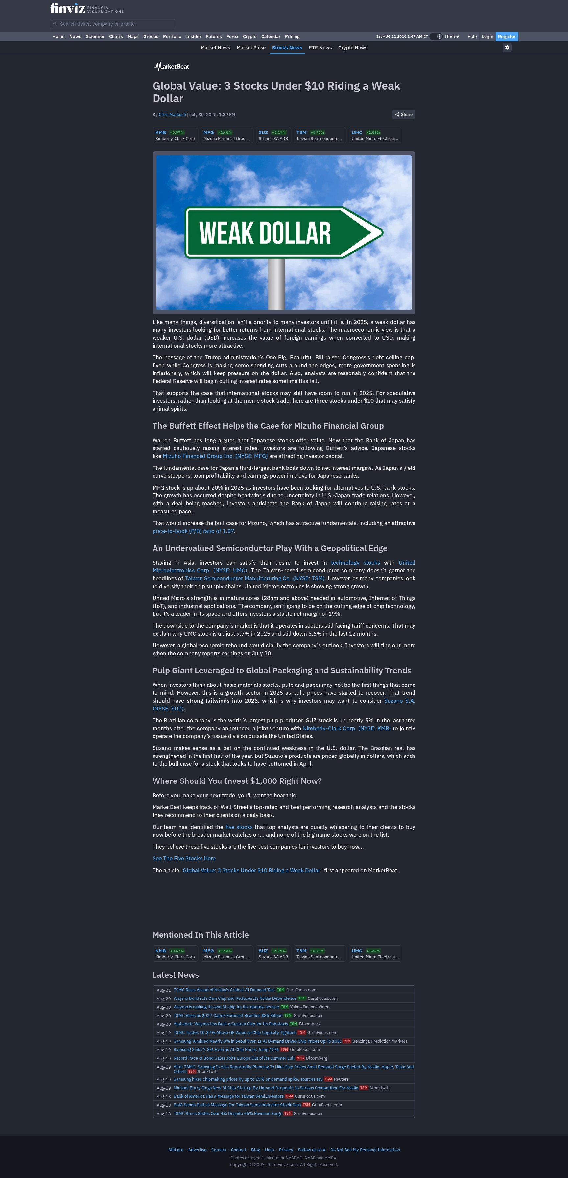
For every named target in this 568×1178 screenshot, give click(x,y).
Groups (150, 36)
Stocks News (287, 47)
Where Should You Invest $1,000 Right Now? (237, 780)
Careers (218, 1149)
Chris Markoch (172, 114)
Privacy (286, 1149)
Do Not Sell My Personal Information (365, 1149)
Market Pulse (251, 47)
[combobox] (112, 24)
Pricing (292, 36)
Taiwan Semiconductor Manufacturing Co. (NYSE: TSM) (255, 578)
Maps (133, 36)
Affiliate (175, 1149)
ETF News (320, 47)
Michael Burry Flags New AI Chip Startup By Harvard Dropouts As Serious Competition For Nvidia (266, 1087)
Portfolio (172, 36)
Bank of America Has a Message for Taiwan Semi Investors (229, 1096)
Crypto (250, 36)
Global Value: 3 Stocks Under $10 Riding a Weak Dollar (251, 870)
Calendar (270, 36)
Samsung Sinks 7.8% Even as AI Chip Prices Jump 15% (226, 1049)
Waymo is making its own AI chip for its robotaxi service (226, 1006)
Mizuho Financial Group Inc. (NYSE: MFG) (215, 456)
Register (507, 36)
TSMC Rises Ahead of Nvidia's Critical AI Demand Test (224, 989)
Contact (238, 1149)
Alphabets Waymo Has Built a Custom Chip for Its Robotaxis (231, 1023)
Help (472, 36)
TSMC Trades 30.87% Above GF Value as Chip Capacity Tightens (235, 1032)
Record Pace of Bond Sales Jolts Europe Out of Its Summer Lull (234, 1058)
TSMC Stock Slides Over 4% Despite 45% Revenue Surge (228, 1113)
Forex (232, 36)
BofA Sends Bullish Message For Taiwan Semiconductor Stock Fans (237, 1104)
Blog (255, 1149)
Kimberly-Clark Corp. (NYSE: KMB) (347, 728)
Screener (95, 36)
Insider (193, 36)
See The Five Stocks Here (184, 858)
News (75, 36)
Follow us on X (311, 1149)
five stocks (239, 826)
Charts (116, 36)
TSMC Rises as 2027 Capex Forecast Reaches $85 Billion (228, 1015)
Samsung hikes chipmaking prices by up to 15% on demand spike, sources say (248, 1079)
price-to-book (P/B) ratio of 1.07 (193, 531)
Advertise (197, 1149)
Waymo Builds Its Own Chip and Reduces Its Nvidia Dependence (235, 998)
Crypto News (352, 47)
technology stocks (355, 562)
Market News (215, 47)
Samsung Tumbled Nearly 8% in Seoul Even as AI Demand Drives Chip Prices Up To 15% (257, 1041)
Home (58, 36)
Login (487, 36)
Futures (214, 36)
